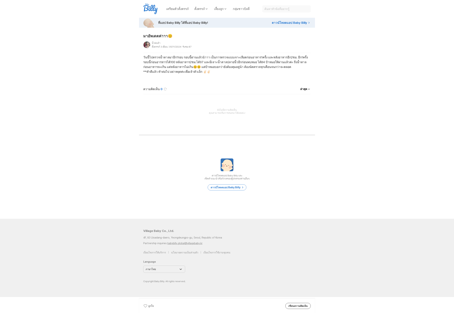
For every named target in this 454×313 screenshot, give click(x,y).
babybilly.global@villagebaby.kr (185, 243)
